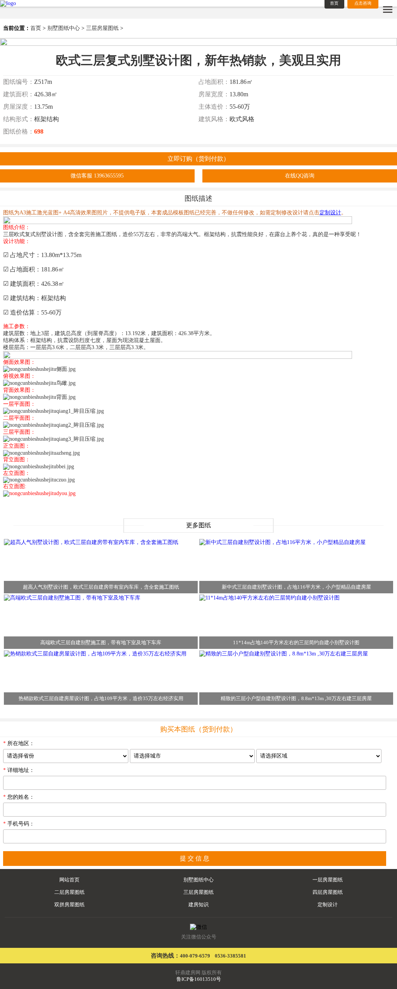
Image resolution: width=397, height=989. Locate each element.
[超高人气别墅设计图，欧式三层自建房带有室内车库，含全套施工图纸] (91, 542)
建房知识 (198, 904)
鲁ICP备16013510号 (198, 979)
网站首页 (69, 880)
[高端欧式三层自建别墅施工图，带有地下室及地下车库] (72, 598)
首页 (35, 28)
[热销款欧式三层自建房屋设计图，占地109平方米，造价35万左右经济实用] (95, 653)
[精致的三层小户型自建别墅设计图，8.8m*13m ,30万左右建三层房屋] (283, 653)
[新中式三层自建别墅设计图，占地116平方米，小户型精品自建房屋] (282, 542)
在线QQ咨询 (299, 176)
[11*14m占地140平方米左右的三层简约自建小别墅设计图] (269, 598)
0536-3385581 (230, 956)
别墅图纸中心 (63, 28)
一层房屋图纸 (327, 880)
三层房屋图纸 (102, 28)
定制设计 (328, 904)
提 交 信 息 (194, 858)
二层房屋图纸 (69, 892)
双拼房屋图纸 (69, 904)
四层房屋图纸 (327, 892)
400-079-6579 (195, 956)
